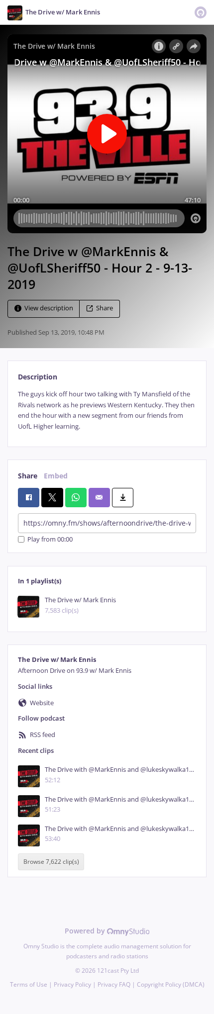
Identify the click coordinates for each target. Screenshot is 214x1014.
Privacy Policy (72, 984)
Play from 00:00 (50, 539)
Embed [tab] (56, 475)
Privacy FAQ (114, 984)
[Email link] (99, 497)
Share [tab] (27, 475)
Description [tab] (37, 376)
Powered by (86, 930)
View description (48, 308)
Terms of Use (28, 984)
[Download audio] (122, 497)
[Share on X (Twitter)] (52, 497)
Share (104, 308)
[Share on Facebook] (28, 497)
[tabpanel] (107, 410)
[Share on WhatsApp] (76, 497)
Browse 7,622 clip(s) (51, 861)
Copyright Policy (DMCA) (171, 984)
